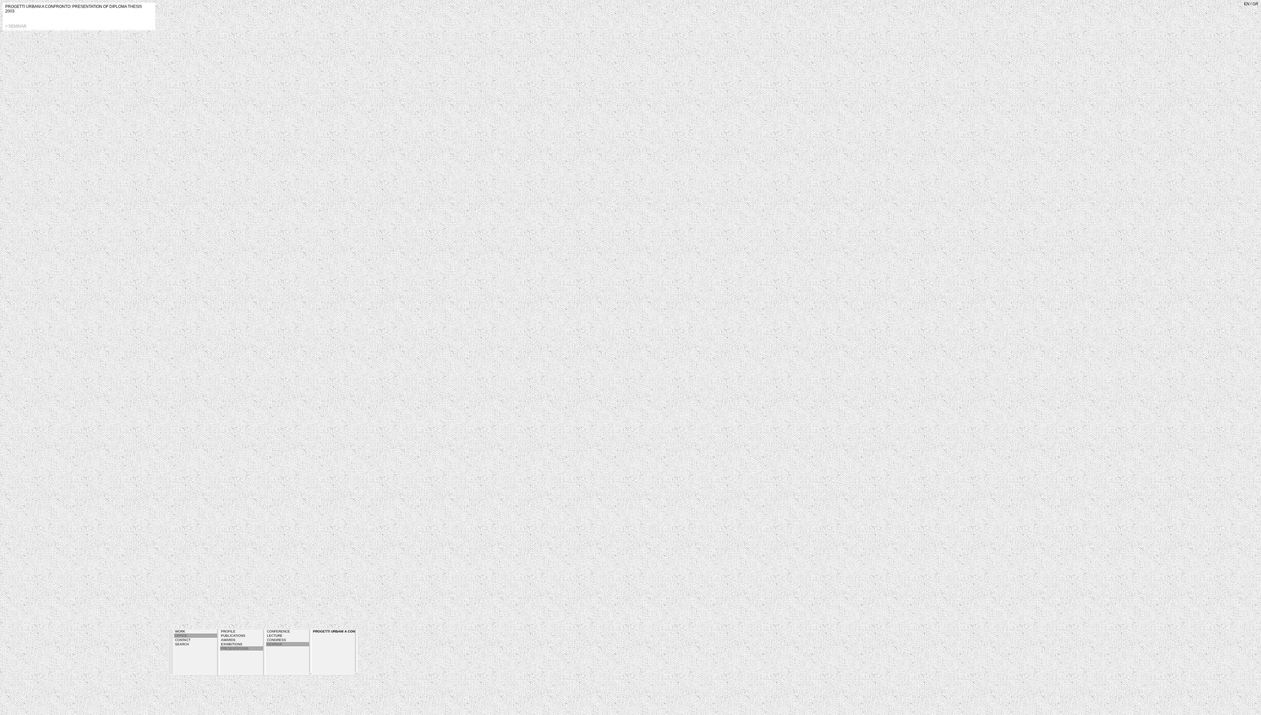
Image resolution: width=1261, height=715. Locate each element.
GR (1255, 4)
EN (1247, 4)
